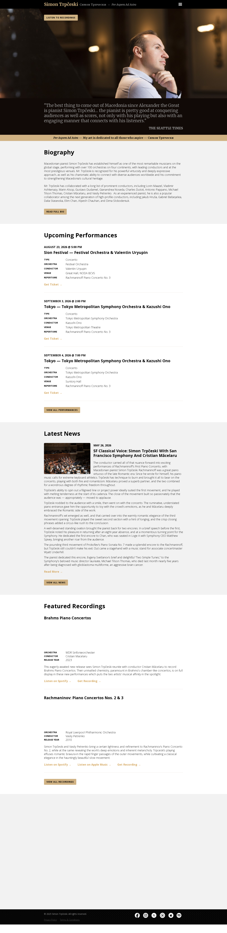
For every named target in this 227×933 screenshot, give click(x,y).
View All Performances (62, 409)
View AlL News (55, 582)
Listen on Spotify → (57, 681)
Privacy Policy (50, 919)
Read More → (53, 571)
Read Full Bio (55, 211)
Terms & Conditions (70, 919)
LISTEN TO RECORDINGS (60, 17)
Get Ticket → (53, 284)
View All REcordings (60, 781)
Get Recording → (89, 681)
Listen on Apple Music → (94, 764)
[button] (180, 4)
